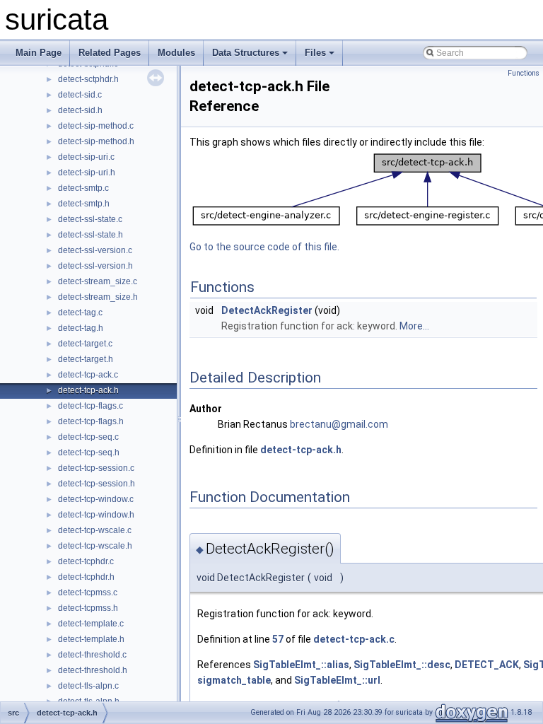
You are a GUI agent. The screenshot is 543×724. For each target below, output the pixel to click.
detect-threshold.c (92, 655)
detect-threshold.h (92, 670)
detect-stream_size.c (97, 281)
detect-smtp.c (83, 188)
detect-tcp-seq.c (88, 437)
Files (315, 52)
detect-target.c (85, 344)
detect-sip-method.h (96, 141)
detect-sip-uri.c (86, 157)
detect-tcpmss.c (87, 592)
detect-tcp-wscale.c (95, 530)
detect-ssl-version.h (95, 266)
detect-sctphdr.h (88, 79)
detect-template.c (91, 624)
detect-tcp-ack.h (88, 390)
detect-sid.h (80, 110)
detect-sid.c (80, 95)
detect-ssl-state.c (90, 219)
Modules (176, 52)
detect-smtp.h (84, 204)
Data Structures (245, 52)
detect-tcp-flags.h (91, 421)
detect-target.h (85, 359)
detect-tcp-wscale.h (95, 546)
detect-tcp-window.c (96, 499)
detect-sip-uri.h (86, 172)
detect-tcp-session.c (96, 468)
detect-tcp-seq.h (88, 452)
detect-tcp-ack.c (88, 375)
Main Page (39, 52)
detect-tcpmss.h (88, 608)
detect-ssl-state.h (90, 235)
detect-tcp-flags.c (90, 406)
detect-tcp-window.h (96, 515)
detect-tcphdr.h (86, 577)
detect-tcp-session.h (96, 484)
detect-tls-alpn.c (88, 686)
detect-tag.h (80, 328)
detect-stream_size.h (98, 297)
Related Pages (109, 52)
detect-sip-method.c (96, 126)
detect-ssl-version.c (95, 250)
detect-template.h (91, 639)
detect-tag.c (80, 312)
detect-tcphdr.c (86, 561)
